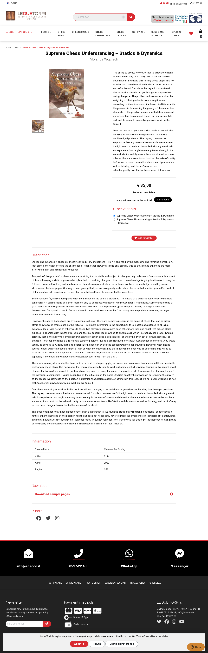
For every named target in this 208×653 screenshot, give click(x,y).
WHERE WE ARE (73, 583)
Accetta (79, 643)
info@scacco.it (180, 4)
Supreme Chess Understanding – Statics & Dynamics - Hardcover (145, 221)
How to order (92, 583)
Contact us (163, 199)
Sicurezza (155, 583)
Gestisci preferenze (122, 643)
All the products (21, 32)
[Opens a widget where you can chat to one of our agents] (196, 647)
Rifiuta (97, 643)
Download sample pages (52, 494)
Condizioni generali (115, 583)
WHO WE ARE (55, 583)
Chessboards (80, 32)
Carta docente (81, 624)
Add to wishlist (146, 238)
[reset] (123, 17)
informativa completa (155, 636)
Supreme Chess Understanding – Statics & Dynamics (145, 215)
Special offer (177, 34)
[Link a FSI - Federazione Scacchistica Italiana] (181, 19)
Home (8, 47)
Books (45, 32)
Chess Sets (61, 34)
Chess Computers (102, 34)
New (17, 47)
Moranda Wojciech (104, 59)
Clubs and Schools (157, 34)
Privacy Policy (137, 583)
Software (138, 32)
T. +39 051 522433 (166, 612)
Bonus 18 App (80, 617)
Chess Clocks (121, 34)
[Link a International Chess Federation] (195, 19)
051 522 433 (197, 3)
